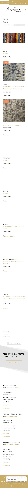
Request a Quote (14, 363)
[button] (7, 57)
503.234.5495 (6, 433)
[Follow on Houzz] (5, 477)
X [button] (27, 1)
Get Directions (6, 408)
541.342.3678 (6, 462)
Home (4, 19)
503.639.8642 (6, 405)
